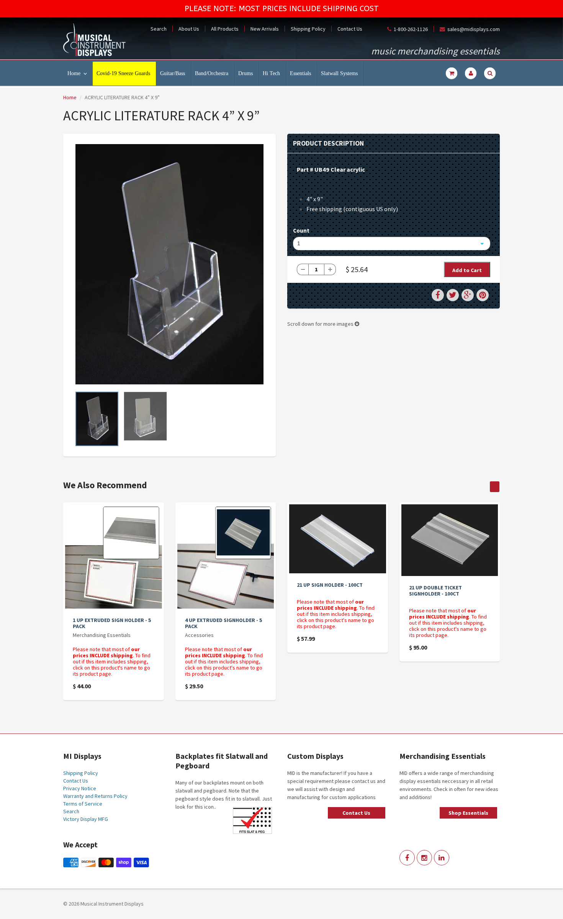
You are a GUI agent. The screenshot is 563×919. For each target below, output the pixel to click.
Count (301, 230)
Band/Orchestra (211, 73)
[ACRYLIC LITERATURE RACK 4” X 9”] (169, 264)
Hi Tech (271, 73)
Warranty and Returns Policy (95, 796)
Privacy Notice (79, 788)
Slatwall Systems (339, 73)
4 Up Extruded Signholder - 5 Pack (223, 623)
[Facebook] (407, 857)
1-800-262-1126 (411, 29)
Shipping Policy (308, 29)
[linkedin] (441, 857)
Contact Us (349, 29)
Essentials (300, 73)
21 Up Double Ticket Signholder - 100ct (435, 590)
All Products (225, 29)
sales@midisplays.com (473, 29)
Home (73, 73)
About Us (188, 29)
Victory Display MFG (85, 819)
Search (159, 29)
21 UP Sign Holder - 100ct (330, 584)
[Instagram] (424, 857)
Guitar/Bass (172, 73)
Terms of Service (82, 803)
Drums (245, 73)
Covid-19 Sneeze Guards (123, 73)
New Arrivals (264, 29)
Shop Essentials (468, 812)
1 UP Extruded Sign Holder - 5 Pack (112, 623)
